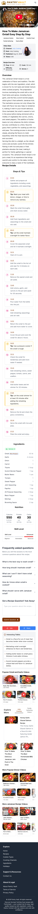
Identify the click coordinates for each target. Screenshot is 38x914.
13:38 (12, 310)
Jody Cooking (16, 48)
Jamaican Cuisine (8, 38)
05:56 (12, 205)
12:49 (12, 285)
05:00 (12, 191)
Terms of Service (9, 889)
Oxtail (11, 454)
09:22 (12, 230)
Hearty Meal (19, 41)
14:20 (12, 343)
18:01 (12, 409)
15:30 (12, 368)
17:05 (12, 382)
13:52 (12, 321)
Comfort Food (30, 38)
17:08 (12, 393)
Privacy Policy (8, 893)
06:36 (12, 216)
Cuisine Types (8, 857)
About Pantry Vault (10, 886)
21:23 (12, 431)
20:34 (12, 420)
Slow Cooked (20, 38)
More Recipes (14, 453)
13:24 (12, 299)
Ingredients (7, 863)
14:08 (12, 332)
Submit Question (10, 620)
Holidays (6, 866)
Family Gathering (8, 41)
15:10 (12, 354)
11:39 (12, 274)
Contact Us (7, 876)
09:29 (12, 241)
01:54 (12, 178)
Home (5, 851)
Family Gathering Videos (29, 710)
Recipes (6, 854)
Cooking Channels (10, 860)
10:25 (12, 260)
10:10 (12, 252)
